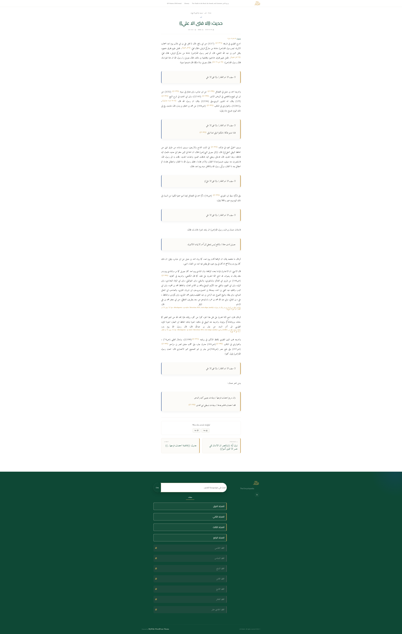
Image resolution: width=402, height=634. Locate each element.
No (195, 430)
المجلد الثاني (218, 517)
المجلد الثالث (218, 527)
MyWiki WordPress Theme (158, 629)
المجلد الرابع (218, 538)
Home (209, 13)
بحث (157, 487)
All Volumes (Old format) (174, 3)
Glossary (186, 3)
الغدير (205, 13)
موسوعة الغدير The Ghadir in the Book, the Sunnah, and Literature (210, 3)
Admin (199, 29)
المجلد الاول (218, 506)
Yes (204, 430)
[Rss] (257, 495)
